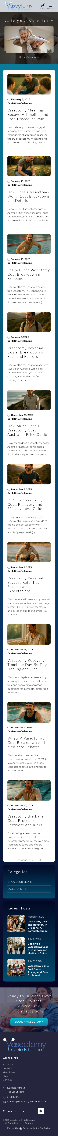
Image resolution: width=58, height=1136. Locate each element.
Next (38, 860)
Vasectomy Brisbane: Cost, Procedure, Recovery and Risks (26, 820)
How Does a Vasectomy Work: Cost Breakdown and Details (28, 196)
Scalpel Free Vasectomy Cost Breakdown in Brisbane (28, 274)
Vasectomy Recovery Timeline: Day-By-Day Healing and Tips (27, 664)
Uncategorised (18, 881)
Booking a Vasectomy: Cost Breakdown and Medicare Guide (38, 948)
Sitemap (29, 1123)
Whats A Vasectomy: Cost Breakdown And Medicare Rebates (26, 742)
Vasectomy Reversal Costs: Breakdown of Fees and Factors (26, 352)
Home (22, 57)
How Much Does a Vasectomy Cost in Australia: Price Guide (27, 430)
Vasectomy (14, 888)
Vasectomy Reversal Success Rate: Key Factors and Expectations (25, 584)
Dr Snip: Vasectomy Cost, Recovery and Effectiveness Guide (25, 504)
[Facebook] (41, 1111)
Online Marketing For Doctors (37, 1128)
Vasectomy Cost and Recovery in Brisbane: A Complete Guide (38, 926)
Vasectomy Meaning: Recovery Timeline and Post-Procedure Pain (27, 114)
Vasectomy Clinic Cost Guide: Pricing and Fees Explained (38, 971)
